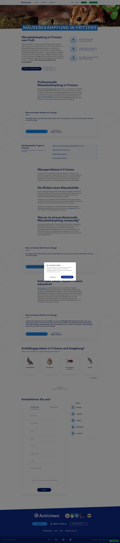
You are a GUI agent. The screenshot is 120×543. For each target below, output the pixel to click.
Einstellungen (53, 277)
